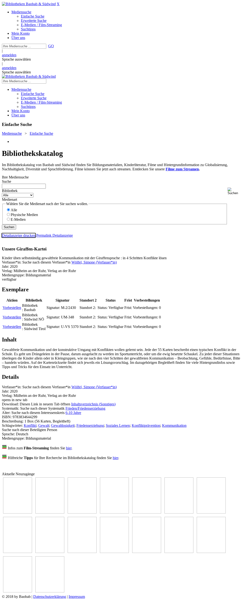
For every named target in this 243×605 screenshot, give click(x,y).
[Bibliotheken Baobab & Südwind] (29, 4)
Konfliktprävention (146, 425)
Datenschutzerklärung (49, 597)
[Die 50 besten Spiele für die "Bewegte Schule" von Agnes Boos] (146, 552)
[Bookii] (211, 512)
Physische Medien (24, 215)
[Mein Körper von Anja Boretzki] (211, 552)
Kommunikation (174, 425)
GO (51, 46)
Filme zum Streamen (182, 169)
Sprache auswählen (16, 59)
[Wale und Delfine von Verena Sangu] (114, 512)
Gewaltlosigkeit (63, 425)
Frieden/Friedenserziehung (85, 408)
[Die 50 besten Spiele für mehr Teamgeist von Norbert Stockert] (82, 552)
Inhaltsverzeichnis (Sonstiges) (93, 404)
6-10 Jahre (73, 413)
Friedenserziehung (90, 425)
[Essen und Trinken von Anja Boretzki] (178, 552)
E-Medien (18, 219)
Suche (6, 181)
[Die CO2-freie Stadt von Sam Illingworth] (82, 512)
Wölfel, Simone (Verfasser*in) (94, 262)
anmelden (9, 55)
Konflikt (30, 425)
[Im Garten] (49, 552)
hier (68, 448)
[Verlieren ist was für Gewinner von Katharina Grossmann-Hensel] (178, 512)
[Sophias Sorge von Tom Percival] (146, 512)
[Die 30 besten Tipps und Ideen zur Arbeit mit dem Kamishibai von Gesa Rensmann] (17, 512)
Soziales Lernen (118, 425)
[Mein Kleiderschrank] (49, 591)
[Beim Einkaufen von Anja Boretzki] (17, 591)
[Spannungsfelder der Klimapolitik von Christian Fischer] (49, 512)
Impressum (77, 597)
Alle (14, 210)
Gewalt (43, 425)
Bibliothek (10, 191)
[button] (234, 191)
